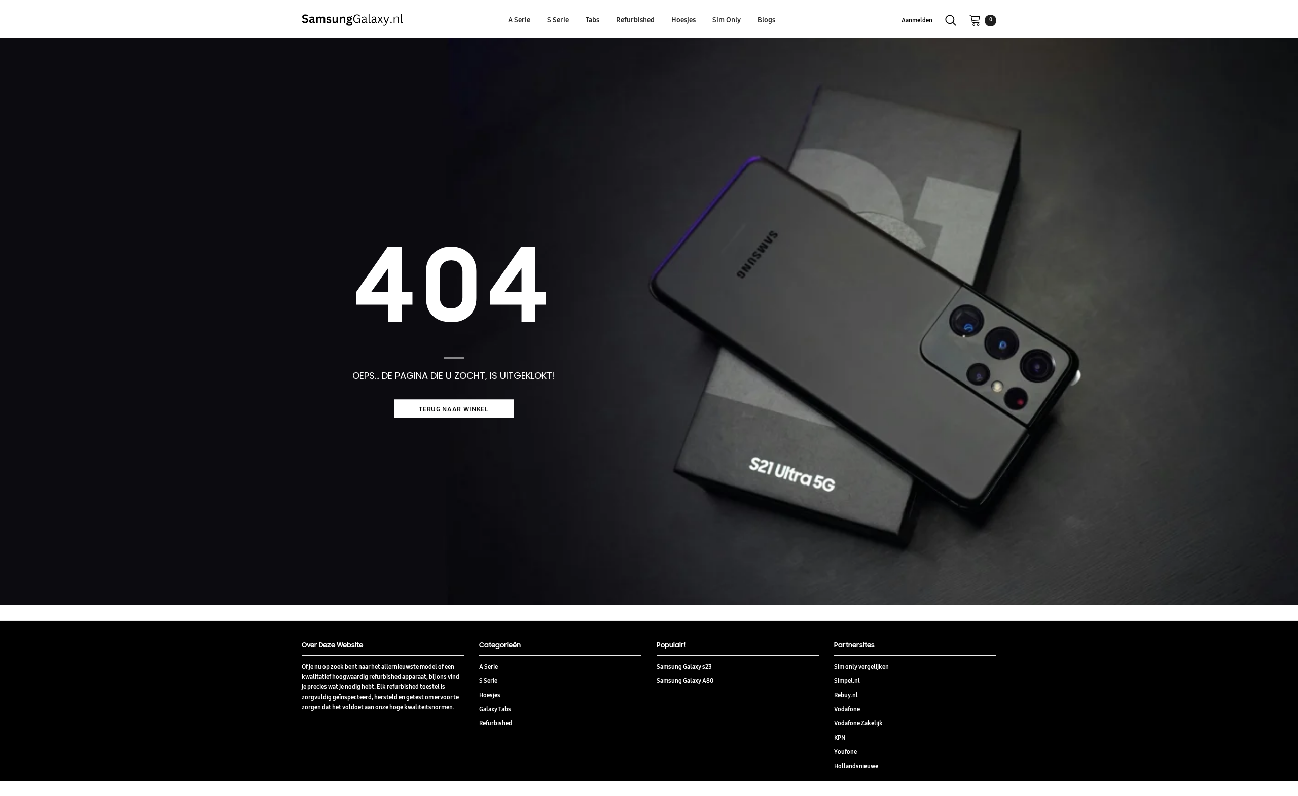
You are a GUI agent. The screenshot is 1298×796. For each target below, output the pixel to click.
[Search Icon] (950, 20)
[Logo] (387, 20)
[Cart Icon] (975, 20)
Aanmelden (917, 20)
